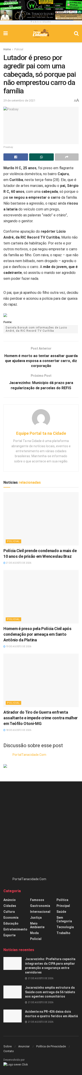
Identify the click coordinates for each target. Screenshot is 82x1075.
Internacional (40, 911)
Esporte (9, 935)
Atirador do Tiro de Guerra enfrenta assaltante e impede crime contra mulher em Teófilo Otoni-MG (40, 718)
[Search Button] (76, 33)
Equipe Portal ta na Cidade (41, 433)
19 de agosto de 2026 (18, 646)
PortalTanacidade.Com (29, 754)
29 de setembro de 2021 (19, 100)
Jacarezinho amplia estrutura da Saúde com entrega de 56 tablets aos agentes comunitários (50, 992)
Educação (10, 923)
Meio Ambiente (37, 925)
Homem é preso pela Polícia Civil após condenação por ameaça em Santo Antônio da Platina (37, 634)
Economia (10, 917)
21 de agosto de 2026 (18, 563)
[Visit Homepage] (41, 33)
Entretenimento (15, 929)
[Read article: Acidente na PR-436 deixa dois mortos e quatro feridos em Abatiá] (12, 1016)
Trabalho (63, 933)
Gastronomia (40, 906)
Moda (34, 933)
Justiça (36, 917)
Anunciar (24, 1046)
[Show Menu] (5, 33)
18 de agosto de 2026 (18, 730)
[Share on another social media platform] (67, 157)
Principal (63, 906)
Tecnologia (65, 927)
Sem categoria (64, 919)
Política (62, 900)
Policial (18, 49)
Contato (8, 1051)
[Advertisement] (41, 831)
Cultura (9, 911)
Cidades (9, 906)
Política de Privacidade (51, 1046)
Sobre (7, 1046)
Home (7, 49)
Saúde (61, 911)
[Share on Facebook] (15, 157)
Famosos (37, 900)
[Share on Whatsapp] (41, 157)
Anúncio (9, 900)
